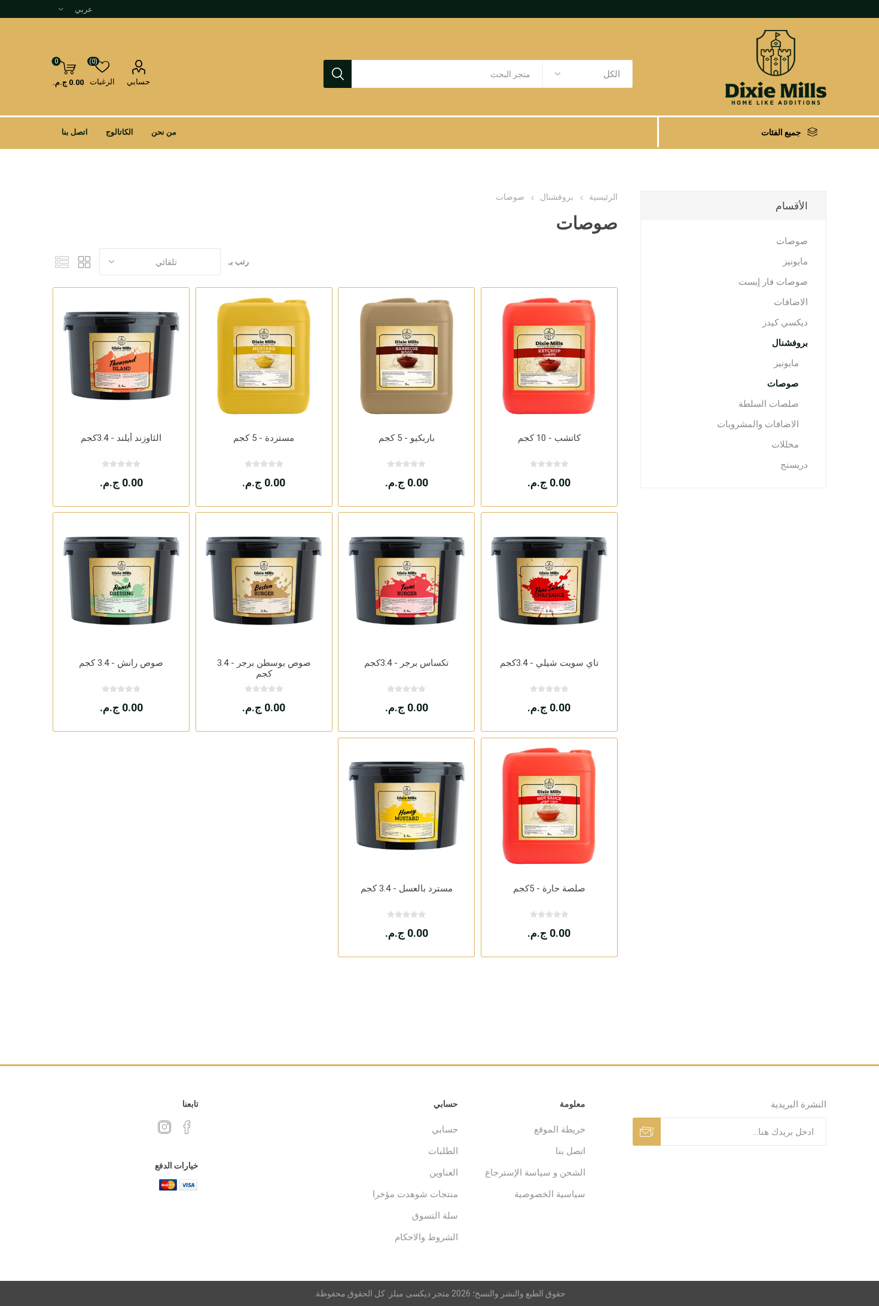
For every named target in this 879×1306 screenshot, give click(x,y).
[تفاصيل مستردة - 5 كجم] (264, 356)
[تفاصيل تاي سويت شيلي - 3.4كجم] (549, 581)
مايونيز (795, 261)
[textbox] (447, 74)
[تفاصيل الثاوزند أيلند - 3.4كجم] (121, 356)
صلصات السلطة (768, 403)
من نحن (163, 131)
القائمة (62, 261)
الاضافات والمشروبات (758, 424)
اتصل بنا (75, 131)
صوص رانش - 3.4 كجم (121, 662)
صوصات (792, 241)
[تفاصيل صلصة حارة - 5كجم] (549, 806)
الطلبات (443, 1151)
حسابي (138, 81)
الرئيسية (603, 197)
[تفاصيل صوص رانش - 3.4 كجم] (121, 581)
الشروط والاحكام (426, 1237)
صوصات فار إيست (773, 281)
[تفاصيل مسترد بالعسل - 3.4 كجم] (406, 806)
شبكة (84, 261)
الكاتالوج (119, 131)
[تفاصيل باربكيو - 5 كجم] (406, 356)
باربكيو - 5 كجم (407, 438)
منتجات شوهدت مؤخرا (415, 1194)
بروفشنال (790, 342)
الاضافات (791, 302)
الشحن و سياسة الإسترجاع (535, 1172)
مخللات (785, 444)
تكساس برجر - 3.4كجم (406, 662)
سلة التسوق (435, 1215)
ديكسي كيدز (785, 322)
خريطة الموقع (559, 1129)
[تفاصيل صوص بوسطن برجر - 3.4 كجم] (264, 581)
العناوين (443, 1172)
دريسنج (794, 464)
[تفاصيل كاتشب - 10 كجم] (549, 356)
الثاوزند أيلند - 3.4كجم (121, 438)
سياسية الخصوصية (549, 1194)
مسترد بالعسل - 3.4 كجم (407, 888)
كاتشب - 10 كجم (549, 438)
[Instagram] (164, 1127)
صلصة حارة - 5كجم (549, 888)
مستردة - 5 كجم (263, 438)
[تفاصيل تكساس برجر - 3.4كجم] (406, 581)
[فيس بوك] (187, 1127)
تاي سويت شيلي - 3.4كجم (549, 662)
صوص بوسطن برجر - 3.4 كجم (264, 668)
